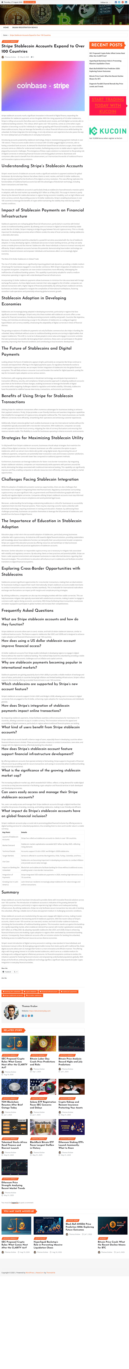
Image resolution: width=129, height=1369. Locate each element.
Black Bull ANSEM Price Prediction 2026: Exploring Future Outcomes (80, 1227)
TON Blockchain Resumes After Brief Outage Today (12, 1105)
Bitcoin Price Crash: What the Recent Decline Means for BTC (111, 1245)
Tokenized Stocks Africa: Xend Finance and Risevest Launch (14, 1145)
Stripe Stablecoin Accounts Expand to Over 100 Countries (30, 35)
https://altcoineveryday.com (39, 1011)
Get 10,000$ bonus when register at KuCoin (105, 138)
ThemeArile (50, 1273)
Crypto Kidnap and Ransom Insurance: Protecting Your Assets (71, 1105)
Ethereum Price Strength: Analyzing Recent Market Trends (13, 1185)
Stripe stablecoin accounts (14, 995)
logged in (14, 1203)
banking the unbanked (12, 992)
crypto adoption (31, 992)
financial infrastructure (49, 992)
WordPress (30, 1273)
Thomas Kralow (10, 57)
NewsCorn (40, 1273)
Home (6, 27)
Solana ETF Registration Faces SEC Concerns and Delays (43, 1105)
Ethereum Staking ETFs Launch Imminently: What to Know (71, 1145)
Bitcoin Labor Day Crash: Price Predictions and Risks (42, 1062)
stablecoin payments (70, 992)
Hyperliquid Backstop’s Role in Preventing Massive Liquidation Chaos (48, 1245)
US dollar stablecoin (35, 995)
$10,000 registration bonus (25, 27)
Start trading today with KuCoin (108, 106)
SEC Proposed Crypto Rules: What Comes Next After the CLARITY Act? (15, 1245)
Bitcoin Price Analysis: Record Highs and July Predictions (70, 1062)
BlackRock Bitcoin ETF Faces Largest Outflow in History (42, 1145)
